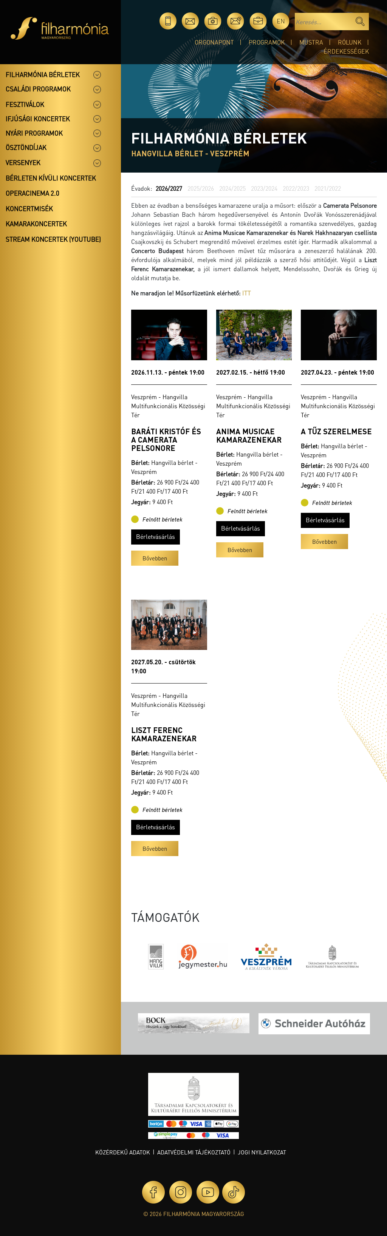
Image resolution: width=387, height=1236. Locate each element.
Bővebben (154, 558)
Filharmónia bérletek (43, 74)
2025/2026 (200, 188)
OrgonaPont (214, 42)
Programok (267, 42)
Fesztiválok (25, 104)
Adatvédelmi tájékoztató (194, 1152)
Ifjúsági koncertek (38, 118)
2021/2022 (327, 188)
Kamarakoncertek (36, 223)
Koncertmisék (29, 208)
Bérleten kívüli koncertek (51, 178)
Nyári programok (34, 133)
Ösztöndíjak (26, 147)
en (281, 21)
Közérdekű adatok (122, 1152)
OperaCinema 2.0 (32, 193)
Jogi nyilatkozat (262, 1152)
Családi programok (38, 89)
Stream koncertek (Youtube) (53, 239)
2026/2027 (169, 188)
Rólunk (349, 42)
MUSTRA (311, 42)
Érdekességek (346, 51)
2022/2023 (296, 188)
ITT (246, 293)
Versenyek (23, 162)
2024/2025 (232, 188)
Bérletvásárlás (155, 536)
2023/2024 (264, 188)
